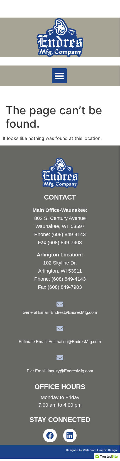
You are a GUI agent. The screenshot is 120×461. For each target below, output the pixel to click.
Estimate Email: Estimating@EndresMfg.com (60, 341)
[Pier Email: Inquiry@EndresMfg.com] (60, 357)
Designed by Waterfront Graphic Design (91, 450)
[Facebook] (50, 435)
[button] (59, 75)
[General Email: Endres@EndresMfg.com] (60, 304)
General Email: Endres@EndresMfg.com (60, 312)
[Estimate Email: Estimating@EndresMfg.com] (60, 328)
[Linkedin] (70, 435)
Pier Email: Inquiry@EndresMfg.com (60, 370)
